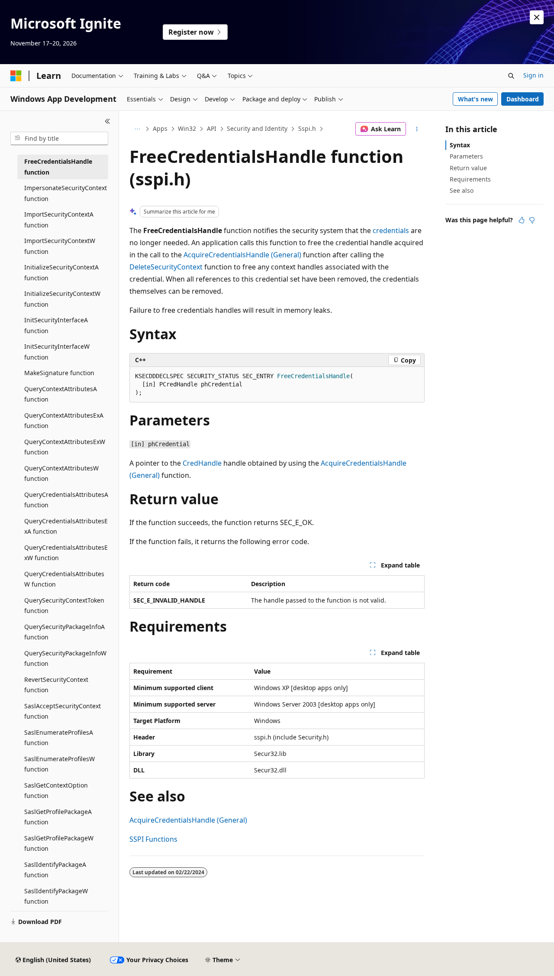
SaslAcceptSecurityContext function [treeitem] (62, 711)
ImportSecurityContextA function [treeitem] (58, 219)
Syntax (460, 145)
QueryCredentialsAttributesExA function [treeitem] (66, 526)
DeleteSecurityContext (166, 267)
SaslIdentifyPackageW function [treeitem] (56, 896)
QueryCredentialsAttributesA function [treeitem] (66, 499)
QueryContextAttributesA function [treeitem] (60, 394)
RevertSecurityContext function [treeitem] (56, 684)
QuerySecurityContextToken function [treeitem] (64, 605)
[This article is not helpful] (532, 220)
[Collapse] (107, 121)
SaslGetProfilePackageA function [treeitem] (58, 817)
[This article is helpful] (521, 220)
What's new (475, 99)
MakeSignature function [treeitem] (59, 373)
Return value (468, 168)
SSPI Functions (153, 839)
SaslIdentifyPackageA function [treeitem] (55, 869)
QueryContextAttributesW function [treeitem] (61, 473)
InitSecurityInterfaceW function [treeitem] (57, 351)
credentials (391, 230)
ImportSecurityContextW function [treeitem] (59, 246)
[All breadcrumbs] (137, 129)
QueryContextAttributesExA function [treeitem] (63, 420)
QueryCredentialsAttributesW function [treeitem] (64, 579)
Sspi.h (307, 128)
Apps (160, 128)
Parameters (466, 156)
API (211, 128)
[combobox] (59, 139)
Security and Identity (257, 128)
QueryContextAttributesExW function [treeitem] (64, 447)
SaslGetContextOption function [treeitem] (56, 790)
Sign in (533, 75)
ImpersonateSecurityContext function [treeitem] (65, 193)
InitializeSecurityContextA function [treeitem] (61, 272)
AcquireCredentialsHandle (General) (242, 254)
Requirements (470, 179)
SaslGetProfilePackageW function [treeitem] (58, 843)
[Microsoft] (16, 75)
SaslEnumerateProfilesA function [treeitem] (58, 737)
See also (461, 190)
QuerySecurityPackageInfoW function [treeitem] (65, 658)
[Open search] (511, 76)
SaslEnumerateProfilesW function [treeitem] (59, 764)
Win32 (187, 128)
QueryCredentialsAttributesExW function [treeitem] (66, 552)
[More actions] (417, 129)
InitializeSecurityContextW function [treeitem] (62, 298)
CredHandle (202, 463)
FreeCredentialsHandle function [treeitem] (58, 166)
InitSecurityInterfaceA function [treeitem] (56, 325)
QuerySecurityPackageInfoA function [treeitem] (64, 632)
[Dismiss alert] (537, 17)
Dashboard (522, 99)
